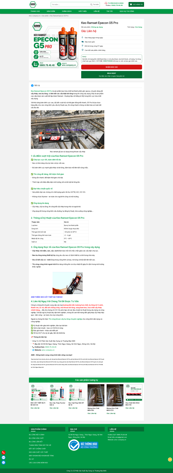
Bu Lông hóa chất (36, 438)
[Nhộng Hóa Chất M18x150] (96, 395)
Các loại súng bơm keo (38, 463)
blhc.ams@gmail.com (119, 437)
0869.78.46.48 (50, 347)
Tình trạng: (130, 27)
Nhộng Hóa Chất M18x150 (93, 409)
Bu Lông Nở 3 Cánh (36, 435)
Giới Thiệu (82, 11)
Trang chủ (35, 11)
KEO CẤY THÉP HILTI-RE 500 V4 (38, 404)
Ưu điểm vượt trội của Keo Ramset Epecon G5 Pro (58, 156)
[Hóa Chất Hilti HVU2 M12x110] (134, 392)
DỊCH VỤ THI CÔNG (127, 11)
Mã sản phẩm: (86, 27)
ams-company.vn (48, 350)
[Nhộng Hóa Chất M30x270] (115, 395)
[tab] (35, 85)
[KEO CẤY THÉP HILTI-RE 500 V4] (39, 392)
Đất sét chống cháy (37, 449)
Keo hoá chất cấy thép (38, 452)
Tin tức (109, 11)
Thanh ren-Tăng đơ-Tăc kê (40, 445)
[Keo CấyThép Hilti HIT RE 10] (77, 392)
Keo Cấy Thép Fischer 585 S (57, 404)
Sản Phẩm (51, 11)
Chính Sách (66, 11)
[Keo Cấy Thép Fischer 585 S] (58, 392)
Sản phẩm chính (38, 429)
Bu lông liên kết (36, 442)
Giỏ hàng (136, 4)
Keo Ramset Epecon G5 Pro (41, 91)
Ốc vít (31, 459)
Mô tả (37, 85)
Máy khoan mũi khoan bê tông (41, 456)
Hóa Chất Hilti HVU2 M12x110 (132, 404)
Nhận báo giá (112, 67)
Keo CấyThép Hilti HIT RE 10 (76, 404)
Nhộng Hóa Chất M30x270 (112, 409)
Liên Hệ (96, 11)
